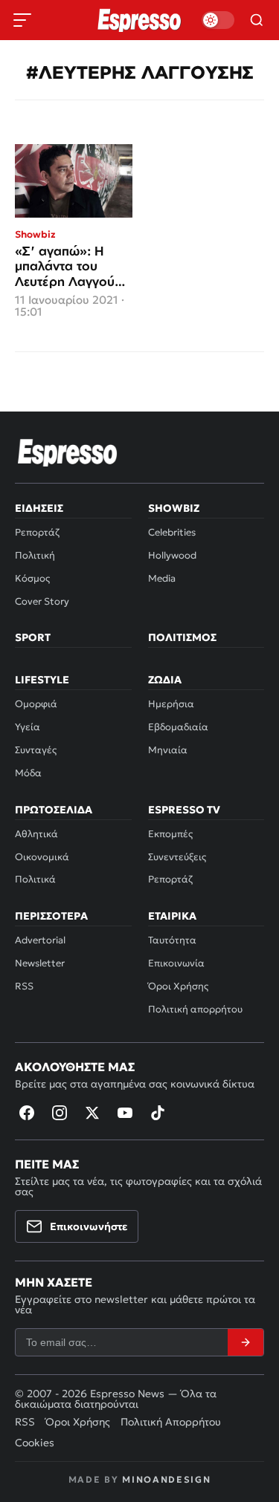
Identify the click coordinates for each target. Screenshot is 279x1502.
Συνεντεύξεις (177, 857)
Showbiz (173, 508)
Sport (33, 637)
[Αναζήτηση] (256, 20)
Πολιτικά (35, 879)
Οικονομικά (42, 857)
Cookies (34, 1442)
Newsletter (40, 963)
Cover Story (42, 601)
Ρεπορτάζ (37, 532)
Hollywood (172, 555)
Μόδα (28, 773)
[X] (92, 1113)
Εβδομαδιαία (178, 727)
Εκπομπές (170, 834)
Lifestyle (42, 679)
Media (162, 578)
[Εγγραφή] (245, 1342)
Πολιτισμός (182, 637)
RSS (24, 986)
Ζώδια (165, 679)
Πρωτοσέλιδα (53, 809)
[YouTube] (125, 1113)
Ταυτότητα (172, 940)
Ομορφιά (36, 704)
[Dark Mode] (218, 20)
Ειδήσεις (39, 508)
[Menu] (22, 20)
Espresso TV (184, 809)
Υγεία (27, 727)
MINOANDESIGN (166, 1479)
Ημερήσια (171, 704)
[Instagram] (59, 1113)
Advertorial (40, 940)
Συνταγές (36, 750)
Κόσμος (32, 578)
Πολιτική (35, 555)
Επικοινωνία (176, 963)
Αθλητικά (36, 834)
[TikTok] (158, 1113)
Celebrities (172, 532)
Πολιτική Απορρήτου (171, 1422)
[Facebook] (27, 1113)
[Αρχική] (68, 452)
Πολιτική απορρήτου (195, 1009)
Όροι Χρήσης (178, 986)
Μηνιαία (167, 750)
